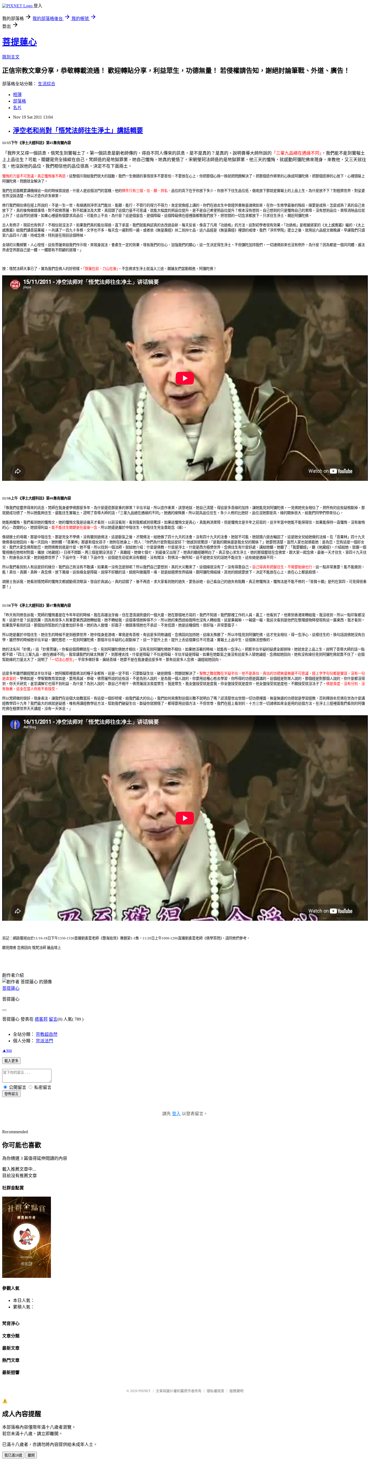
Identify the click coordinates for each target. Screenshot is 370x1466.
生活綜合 (46, 83)
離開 (31, 1455)
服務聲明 (236, 1391)
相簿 (17, 94)
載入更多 (11, 1061)
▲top (7, 1050)
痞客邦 (41, 1019)
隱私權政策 (215, 1391)
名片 (17, 107)
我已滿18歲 (13, 1455)
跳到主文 (11, 57)
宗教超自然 (46, 1034)
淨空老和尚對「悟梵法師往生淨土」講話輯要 (78, 130)
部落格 (19, 101)
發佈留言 (11, 1094)
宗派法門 (44, 1041)
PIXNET (144, 1391)
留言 (53, 1019)
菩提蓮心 (19, 42)
